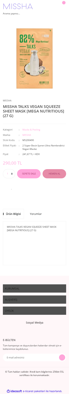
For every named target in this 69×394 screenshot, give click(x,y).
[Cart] (63, 6)
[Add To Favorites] (11, 188)
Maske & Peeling (31, 129)
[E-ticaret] (34, 391)
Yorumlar (36, 214)
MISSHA (7, 100)
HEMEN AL (54, 173)
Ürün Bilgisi (13, 214)
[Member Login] (55, 6)
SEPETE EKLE (29, 173)
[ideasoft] (14, 391)
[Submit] (62, 357)
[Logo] (18, 6)
